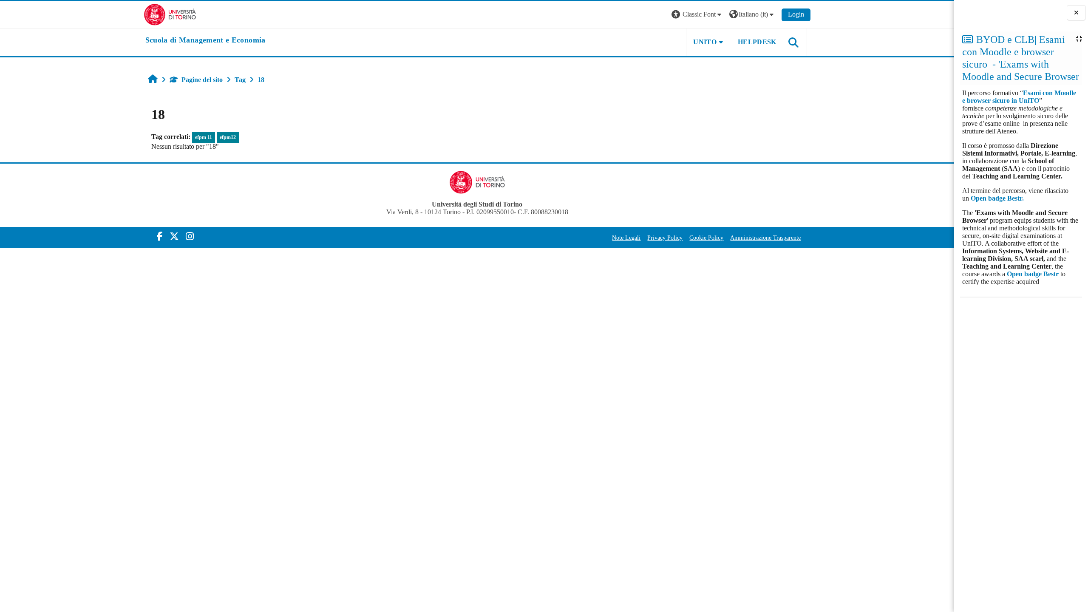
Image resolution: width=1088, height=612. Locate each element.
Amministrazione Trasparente (765, 237)
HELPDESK (757, 41)
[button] (697, 14)
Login (796, 14)
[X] (174, 236)
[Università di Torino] (170, 13)
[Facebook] (159, 236)
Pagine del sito (202, 79)
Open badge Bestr (1033, 274)
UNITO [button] (705, 41)
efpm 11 (203, 137)
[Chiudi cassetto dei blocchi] (1076, 13)
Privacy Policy (665, 237)
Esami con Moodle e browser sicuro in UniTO (1019, 96)
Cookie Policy (706, 237)
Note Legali (626, 237)
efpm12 (228, 137)
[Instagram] (189, 236)
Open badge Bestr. (997, 198)
